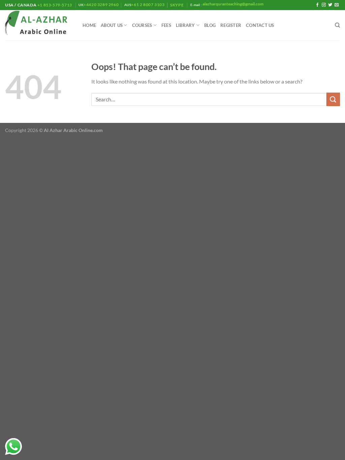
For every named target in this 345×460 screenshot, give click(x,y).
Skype (177, 4)
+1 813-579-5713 (54, 4)
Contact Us (260, 25)
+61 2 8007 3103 (147, 4)
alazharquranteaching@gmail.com (232, 3)
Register (230, 25)
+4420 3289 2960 (101, 4)
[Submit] (333, 99)
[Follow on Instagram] (324, 5)
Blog (210, 25)
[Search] (337, 25)
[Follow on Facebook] (317, 5)
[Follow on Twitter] (330, 5)
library (185, 25)
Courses (142, 25)
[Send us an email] (337, 5)
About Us (112, 25)
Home (89, 25)
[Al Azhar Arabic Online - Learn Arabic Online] (38, 25)
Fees (166, 25)
